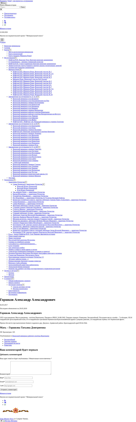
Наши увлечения (14, 238)
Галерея (7, 48)
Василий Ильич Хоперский (27, 188)
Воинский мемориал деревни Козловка (27, 130)
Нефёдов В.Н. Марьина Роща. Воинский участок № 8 (32, 91)
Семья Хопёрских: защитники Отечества (27, 184)
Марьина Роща (13, 69)
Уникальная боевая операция (19, 267)
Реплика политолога (20, 289)
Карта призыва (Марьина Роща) (20, 56)
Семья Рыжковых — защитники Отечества (28, 202)
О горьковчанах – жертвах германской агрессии (25, 62)
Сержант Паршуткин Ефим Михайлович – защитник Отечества (36, 223)
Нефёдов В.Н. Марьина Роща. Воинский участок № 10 (32, 95)
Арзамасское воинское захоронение (21, 67)
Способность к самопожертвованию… (22, 244)
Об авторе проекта (15, 285)
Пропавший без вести (12, 343)
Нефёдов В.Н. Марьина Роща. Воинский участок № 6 (32, 83)
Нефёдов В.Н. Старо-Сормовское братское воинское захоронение (32, 64)
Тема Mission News (7, 419)
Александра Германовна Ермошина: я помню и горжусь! (29, 251)
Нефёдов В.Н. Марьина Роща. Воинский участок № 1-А (33, 73)
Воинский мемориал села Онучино (25, 151)
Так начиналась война (16, 248)
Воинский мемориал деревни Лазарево (27, 133)
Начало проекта (14, 283)
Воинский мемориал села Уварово (25, 168)
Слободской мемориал (21, 162)
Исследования (9, 58)
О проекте (8, 279)
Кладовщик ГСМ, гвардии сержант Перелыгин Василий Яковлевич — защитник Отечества (46, 225)
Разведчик (8, 345)
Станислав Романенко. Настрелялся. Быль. (23, 255)
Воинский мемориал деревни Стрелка (26, 164)
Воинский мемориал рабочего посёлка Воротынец (31, 112)
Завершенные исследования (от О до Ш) (23, 147)
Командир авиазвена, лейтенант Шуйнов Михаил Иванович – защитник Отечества (43, 221)
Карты (6, 50)
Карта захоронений (15, 54)
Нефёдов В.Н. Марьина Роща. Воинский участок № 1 (32, 72)
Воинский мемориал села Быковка (25, 108)
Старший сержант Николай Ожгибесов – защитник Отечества (35, 207)
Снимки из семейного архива (19, 242)
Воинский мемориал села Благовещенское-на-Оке (31, 101)
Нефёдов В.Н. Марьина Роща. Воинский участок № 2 (32, 75)
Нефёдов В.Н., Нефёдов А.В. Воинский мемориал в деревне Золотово (38, 122)
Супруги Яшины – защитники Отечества (28, 209)
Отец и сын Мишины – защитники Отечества (29, 228)
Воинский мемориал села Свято (24, 159)
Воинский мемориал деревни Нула (25, 145)
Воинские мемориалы (12, 46)
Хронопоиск (8, 180)
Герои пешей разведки (16, 236)
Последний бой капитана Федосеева (21, 240)
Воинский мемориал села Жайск (24, 120)
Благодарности (13, 291)
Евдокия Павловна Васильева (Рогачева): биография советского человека (35, 253)
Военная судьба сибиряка (17, 263)
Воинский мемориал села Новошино (26, 143)
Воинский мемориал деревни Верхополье (28, 110)
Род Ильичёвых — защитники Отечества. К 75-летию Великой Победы (39, 198)
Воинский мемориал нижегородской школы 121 (30, 174)
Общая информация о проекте (19, 281)
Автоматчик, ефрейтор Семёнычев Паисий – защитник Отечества (37, 226)
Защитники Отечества (16, 182)
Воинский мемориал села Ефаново (25, 118)
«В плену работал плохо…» (18, 259)
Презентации (9, 277)
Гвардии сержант (10, 341)
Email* (2, 382)
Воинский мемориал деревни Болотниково (28, 102)
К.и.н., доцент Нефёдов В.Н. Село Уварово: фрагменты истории (31, 234)
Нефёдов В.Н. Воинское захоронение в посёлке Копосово (34, 131)
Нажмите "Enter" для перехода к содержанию (16, 1)
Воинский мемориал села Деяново (25, 116)
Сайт (2, 386)
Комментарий (5, 374)
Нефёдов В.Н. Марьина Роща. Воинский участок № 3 (32, 77)
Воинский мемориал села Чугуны (25, 172)
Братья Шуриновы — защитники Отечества (29, 194)
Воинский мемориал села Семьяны (25, 160)
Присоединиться (10, 13)
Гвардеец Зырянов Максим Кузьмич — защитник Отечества (34, 217)
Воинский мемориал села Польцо (25, 155)
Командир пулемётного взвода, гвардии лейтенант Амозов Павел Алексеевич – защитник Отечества (49, 200)
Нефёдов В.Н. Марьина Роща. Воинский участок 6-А (32, 85)
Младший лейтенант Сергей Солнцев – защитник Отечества (35, 205)
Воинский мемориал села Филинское (26, 170)
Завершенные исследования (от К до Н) (22, 124)
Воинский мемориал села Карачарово (26, 126)
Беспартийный (9, 339)
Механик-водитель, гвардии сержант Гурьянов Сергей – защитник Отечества (41, 219)
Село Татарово (13, 246)
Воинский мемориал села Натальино (26, 139)
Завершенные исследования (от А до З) (22, 97)
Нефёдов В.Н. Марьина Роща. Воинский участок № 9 (32, 93)
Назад (3, 42)
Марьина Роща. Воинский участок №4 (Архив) (30, 79)
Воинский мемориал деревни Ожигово (27, 149)
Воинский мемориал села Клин (24, 128)
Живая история (5, 28)
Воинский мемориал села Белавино (26, 99)
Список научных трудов (21, 287)
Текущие (11, 178)
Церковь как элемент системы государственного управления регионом (34, 269)
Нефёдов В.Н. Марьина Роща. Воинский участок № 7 (32, 87)
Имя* (2, 378)
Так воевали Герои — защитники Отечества (29, 192)
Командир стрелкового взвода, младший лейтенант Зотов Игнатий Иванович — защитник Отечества (50, 230)
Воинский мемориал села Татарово (25, 166)
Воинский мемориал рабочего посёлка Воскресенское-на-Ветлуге (37, 114)
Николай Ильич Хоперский (27, 186)
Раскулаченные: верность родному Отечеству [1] (26, 257)
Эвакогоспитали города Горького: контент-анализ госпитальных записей (35, 66)
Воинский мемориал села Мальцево (26, 135)
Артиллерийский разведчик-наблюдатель (23, 265)
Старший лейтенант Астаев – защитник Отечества (31, 213)
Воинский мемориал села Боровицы (26, 106)
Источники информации (17, 292)
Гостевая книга (9, 17)
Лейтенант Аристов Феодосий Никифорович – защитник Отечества (37, 215)
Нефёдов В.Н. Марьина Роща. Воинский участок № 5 (32, 81)
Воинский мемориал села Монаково (26, 137)
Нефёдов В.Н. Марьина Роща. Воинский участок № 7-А (33, 89)
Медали (11, 275)
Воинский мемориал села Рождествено (27, 157)
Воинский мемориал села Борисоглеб (26, 104)
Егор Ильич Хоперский (25, 190)
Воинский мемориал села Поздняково (26, 153)
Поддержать (8, 15)
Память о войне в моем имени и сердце (22, 249)
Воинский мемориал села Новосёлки (26, 141)
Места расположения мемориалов (20, 52)
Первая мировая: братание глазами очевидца (24, 261)
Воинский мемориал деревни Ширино (27, 176)
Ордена (11, 273)
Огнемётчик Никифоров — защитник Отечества (30, 196)
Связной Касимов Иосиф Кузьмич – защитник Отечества (33, 211)
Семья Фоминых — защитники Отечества (28, 204)
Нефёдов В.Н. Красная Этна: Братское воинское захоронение (30, 60)
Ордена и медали (10, 271)
